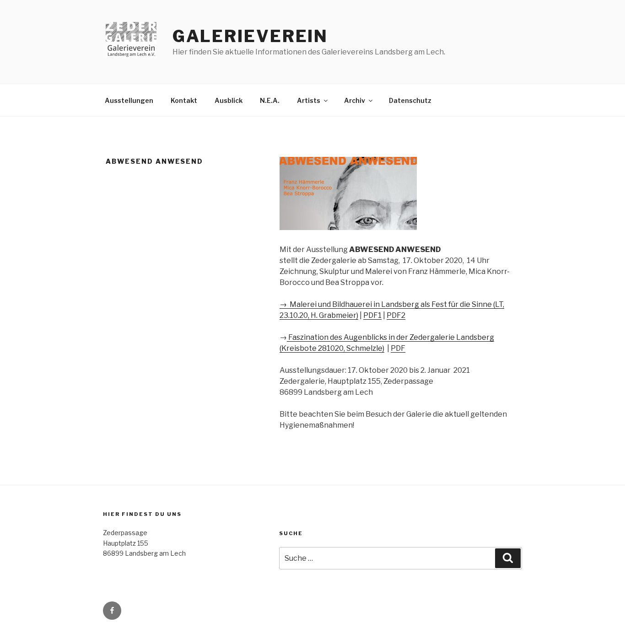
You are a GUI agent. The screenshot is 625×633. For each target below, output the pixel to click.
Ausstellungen (129, 100)
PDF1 (372, 315)
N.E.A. (270, 100)
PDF (398, 348)
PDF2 (396, 315)
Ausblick (228, 100)
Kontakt (184, 100)
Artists (308, 100)
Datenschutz (410, 100)
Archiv (354, 100)
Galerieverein (250, 36)
